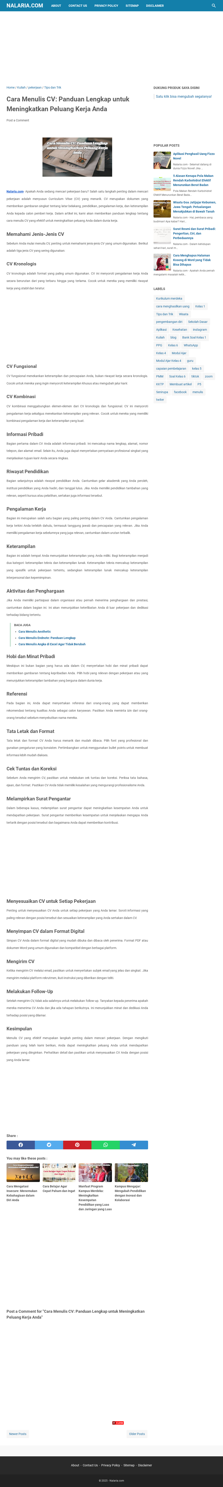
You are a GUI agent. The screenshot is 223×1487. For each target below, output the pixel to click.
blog (173, 337)
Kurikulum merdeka (169, 298)
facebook (180, 392)
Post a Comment (18, 120)
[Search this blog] (213, 5)
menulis (198, 392)
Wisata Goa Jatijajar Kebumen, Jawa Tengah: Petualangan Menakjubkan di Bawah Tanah (194, 207)
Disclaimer (155, 5)
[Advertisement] (111, 48)
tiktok (195, 376)
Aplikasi (161, 329)
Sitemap (132, 5)
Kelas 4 (161, 353)
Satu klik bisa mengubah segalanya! (184, 96)
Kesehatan (179, 329)
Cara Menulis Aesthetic (35, 631)
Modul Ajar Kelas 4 (168, 360)
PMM (159, 376)
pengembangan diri (169, 322)
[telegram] (134, 1145)
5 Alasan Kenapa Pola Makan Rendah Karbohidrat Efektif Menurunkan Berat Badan (193, 180)
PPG (159, 345)
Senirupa (162, 392)
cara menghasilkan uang (172, 306)
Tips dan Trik (164, 314)
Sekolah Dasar (198, 322)
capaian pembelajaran (171, 368)
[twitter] (49, 1145)
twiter (160, 399)
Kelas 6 (173, 345)
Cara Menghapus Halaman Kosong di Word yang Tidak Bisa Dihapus (192, 260)
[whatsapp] (105, 1145)
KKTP (160, 384)
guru (190, 360)
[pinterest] (77, 1145)
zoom (209, 376)
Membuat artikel (181, 384)
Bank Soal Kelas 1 (194, 337)
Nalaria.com (25, 5)
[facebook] (21, 1145)
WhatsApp (191, 345)
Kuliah (160, 337)
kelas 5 (196, 368)
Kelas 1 (200, 306)
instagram (200, 329)
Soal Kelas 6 (177, 376)
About (56, 5)
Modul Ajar (179, 353)
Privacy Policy (106, 5)
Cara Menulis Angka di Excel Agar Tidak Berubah (52, 644)
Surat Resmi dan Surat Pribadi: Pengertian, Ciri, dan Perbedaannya (194, 233)
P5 (199, 384)
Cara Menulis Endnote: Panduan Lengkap (47, 638)
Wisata (183, 314)
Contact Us (78, 5)
